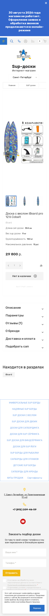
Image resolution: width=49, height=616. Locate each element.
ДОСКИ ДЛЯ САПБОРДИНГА (24, 427)
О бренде (13, 331)
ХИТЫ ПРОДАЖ (15, 478)
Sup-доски (24, 66)
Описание (13, 307)
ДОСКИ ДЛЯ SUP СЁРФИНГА (24, 434)
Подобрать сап (17, 346)
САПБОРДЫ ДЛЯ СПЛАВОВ (24, 459)
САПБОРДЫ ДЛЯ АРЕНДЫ (24, 471)
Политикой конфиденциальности (21, 585)
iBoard (9, 222)
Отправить (11, 573)
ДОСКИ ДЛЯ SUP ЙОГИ (24, 446)
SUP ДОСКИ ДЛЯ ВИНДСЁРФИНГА (24, 440)
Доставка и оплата (20, 339)
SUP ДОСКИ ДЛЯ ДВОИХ (24, 421)
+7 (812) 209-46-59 (24, 509)
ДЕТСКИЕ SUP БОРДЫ (24, 465)
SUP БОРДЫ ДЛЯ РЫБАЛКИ (24, 453)
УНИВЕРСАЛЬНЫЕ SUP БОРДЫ (24, 402)
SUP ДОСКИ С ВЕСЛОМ (24, 415)
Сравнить (41, 265)
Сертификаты (34, 478)
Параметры (15, 315)
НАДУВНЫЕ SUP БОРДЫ (24, 409)
